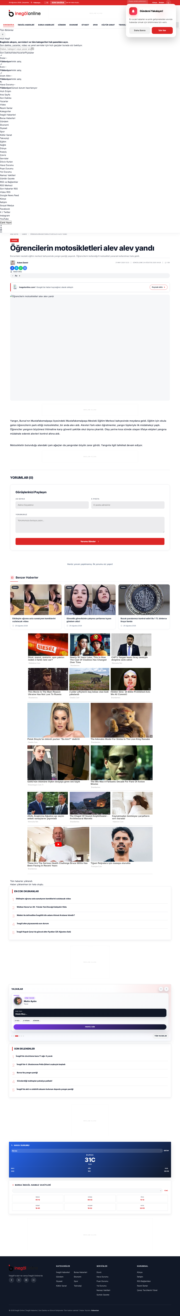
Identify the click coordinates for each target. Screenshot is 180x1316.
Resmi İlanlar (6, 108)
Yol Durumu (6, 172)
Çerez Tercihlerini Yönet (147, 1290)
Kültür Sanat (108, 25)
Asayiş (3, 151)
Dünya (3, 148)
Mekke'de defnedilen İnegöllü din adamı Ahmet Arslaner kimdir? (46, 915)
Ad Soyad (20, 499)
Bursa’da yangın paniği (27, 1072)
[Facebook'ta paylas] (12, 268)
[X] (90, 228)
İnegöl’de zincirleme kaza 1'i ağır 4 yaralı (34, 1056)
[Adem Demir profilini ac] (12, 262)
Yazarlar (21, 52)
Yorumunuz (21, 515)
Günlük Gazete (7, 178)
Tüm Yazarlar (161, 1036)
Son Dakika (8, 25)
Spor (95, 25)
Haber (24, 234)
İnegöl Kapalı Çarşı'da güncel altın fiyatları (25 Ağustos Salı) (44, 932)
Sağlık (3, 145)
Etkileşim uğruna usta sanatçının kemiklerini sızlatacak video (43, 899)
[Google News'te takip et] (25, 268)
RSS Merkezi (6, 185)
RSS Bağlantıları (144, 1281)
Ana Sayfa (5, 94)
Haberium (95, 1310)
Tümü (166, 1190)
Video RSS (5, 192)
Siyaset (85, 25)
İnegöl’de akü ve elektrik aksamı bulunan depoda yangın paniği (45, 1089)
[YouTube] (90, 232)
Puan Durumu (6, 168)
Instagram (5, 215)
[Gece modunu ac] (168, 2)
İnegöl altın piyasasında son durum (33, 923)
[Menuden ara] (32, 48)
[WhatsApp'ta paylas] (21, 268)
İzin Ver (162, 30)
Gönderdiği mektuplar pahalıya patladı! (34, 1081)
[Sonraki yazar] (166, 989)
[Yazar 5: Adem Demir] (21, 1035)
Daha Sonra (139, 30)
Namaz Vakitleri (8, 175)
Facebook (5, 209)
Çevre (3, 155)
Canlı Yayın (5, 222)
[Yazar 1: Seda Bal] (11, 1035)
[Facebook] (90, 226)
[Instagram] (90, 230)
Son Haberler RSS (9, 188)
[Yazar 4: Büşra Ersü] (18, 1035)
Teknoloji (124, 25)
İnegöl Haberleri (26, 25)
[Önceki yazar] (161, 989)
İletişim (161, 2)
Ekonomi (73, 25)
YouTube (4, 219)
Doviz (99, 1272)
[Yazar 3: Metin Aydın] (15, 1035)
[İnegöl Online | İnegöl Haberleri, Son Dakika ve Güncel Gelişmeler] (24, 13)
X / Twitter (5, 212)
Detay (166, 1151)
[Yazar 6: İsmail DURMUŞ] (23, 1035)
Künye (154, 2)
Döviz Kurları (6, 161)
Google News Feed (9, 195)
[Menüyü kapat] (2, 34)
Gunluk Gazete (103, 1295)
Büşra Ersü (29, 1001)
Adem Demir (22, 262)
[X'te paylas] (16, 268)
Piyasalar (29, 52)
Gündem (61, 25)
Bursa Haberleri (46, 25)
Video (14, 52)
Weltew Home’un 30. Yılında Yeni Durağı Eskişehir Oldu (42, 907)
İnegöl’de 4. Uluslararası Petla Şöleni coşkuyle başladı (41, 1064)
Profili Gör (90, 1027)
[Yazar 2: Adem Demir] (13, 1035)
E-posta (95, 499)
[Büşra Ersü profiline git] (18, 1001)
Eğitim (3, 141)
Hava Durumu (7, 165)
